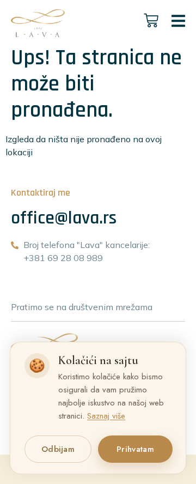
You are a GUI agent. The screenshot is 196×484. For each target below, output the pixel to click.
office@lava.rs (64, 218)
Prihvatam (135, 449)
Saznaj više (106, 416)
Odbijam (58, 449)
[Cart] (151, 20)
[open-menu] (178, 22)
